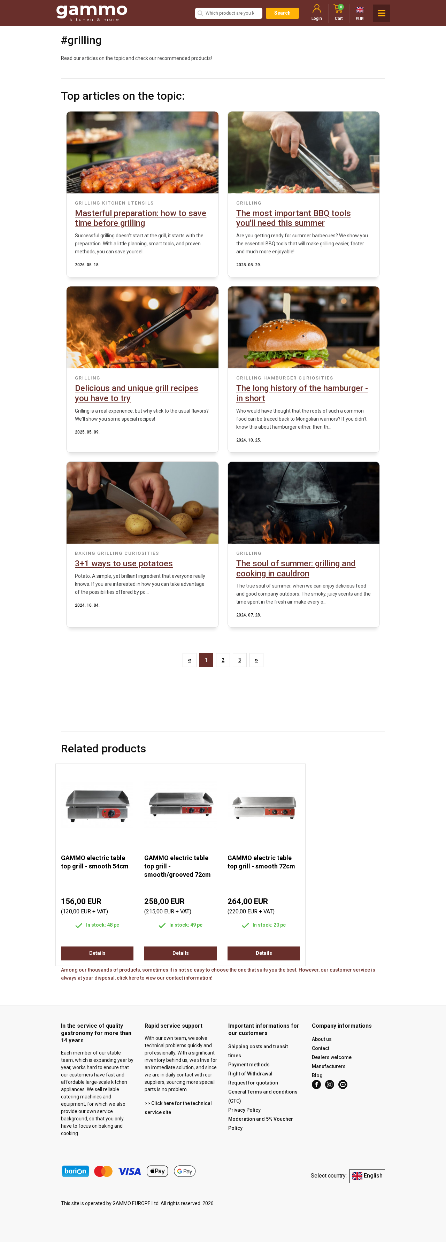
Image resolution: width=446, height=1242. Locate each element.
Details (97, 953)
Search (282, 13)
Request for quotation (253, 1083)
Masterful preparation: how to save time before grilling (140, 218)
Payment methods (249, 1064)
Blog (317, 1075)
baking (85, 553)
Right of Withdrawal (250, 1073)
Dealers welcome (332, 1057)
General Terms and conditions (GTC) (263, 1096)
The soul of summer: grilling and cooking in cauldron (296, 568)
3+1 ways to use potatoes (124, 563)
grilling (87, 203)
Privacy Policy (244, 1110)
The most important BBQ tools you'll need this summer (293, 218)
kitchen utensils (128, 203)
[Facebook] (316, 1084)
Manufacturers (329, 1066)
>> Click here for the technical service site (178, 1108)
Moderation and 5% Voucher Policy (260, 1123)
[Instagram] (329, 1084)
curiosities (316, 378)
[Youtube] (342, 1084)
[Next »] (256, 660)
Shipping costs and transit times (258, 1051)
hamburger (280, 378)
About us (322, 1039)
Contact (320, 1048)
